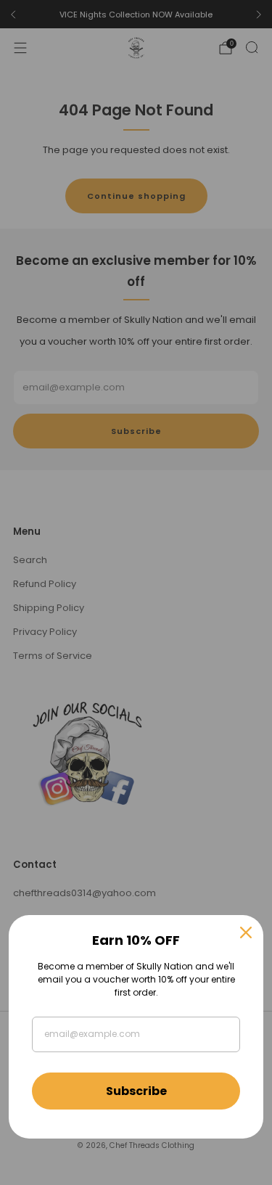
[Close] (245, 932)
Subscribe (136, 1091)
